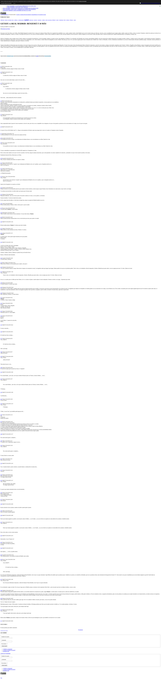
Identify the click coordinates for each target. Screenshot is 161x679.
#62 (1, 535)
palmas (43, 20)
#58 (1, 504)
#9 (1, 142)
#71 (1, 620)
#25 (1, 262)
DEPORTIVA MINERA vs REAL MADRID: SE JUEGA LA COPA (17, 10)
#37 (1, 338)
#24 (1, 258)
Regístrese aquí (6, 651)
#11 (1, 162)
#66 (1, 559)
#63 (1, 542)
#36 (1, 331)
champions (61, 20)
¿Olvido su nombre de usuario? (9, 650)
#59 (1, 510)
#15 (1, 194)
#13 (1, 176)
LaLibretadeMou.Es (4, 14)
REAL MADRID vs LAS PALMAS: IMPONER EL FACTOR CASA (21, 6)
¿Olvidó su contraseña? (7, 649)
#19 (1, 217)
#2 (1, 72)
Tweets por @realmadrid (5, 653)
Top (1, 677)
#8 (1, 138)
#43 (1, 392)
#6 (1, 126)
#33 (1, 311)
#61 (1, 522)
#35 (1, 324)
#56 (1, 492)
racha (46, 20)
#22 (1, 233)
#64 (1, 548)
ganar (75, 20)
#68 (1, 590)
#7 (1, 133)
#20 (1, 221)
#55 (1, 480)
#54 (1, 474)
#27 (1, 271)
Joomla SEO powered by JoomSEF (4, 630)
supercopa (31, 20)
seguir (57, 20)
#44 (1, 399)
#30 (1, 293)
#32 (1, 303)
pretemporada (21, 20)
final (65, 20)
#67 (1, 579)
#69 (1, 598)
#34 (1, 315)
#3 (1, 83)
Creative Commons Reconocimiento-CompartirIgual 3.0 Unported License (31, 14)
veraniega (39, 20)
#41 (1, 372)
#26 (1, 267)
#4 (1, 100)
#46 (1, 414)
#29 (1, 287)
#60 (1, 515)
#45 (1, 403)
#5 (1, 114)
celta (13, 20)
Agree (14, 3)
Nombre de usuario (5, 636)
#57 (1, 499)
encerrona (50, 20)
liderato (71, 20)
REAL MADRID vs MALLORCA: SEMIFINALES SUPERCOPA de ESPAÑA (19, 9)
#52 (1, 463)
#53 (1, 470)
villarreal (54, 20)
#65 (1, 554)
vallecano (2, 20)
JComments (80, 629)
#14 (1, 187)
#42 (1, 378)
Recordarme (4, 643)
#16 (1, 203)
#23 (1, 242)
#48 (1, 434)
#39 (1, 356)
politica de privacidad (82, 1)
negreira (35, 20)
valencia (67, 20)
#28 (1, 282)
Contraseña (4, 640)
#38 (1, 351)
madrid (26, 20)
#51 (1, 458)
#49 (1, 440)
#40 (1, 367)
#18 (1, 212)
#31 (1, 297)
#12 (1, 168)
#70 (1, 609)
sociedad (9, 20)
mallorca (16, 20)
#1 (1, 66)
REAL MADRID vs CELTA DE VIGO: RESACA (17, 7)
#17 (1, 208)
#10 (1, 158)
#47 (1, 421)
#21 (1, 228)
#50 (1, 445)
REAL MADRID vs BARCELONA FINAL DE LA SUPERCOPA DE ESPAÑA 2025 (20, 8)
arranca (6, 20)
